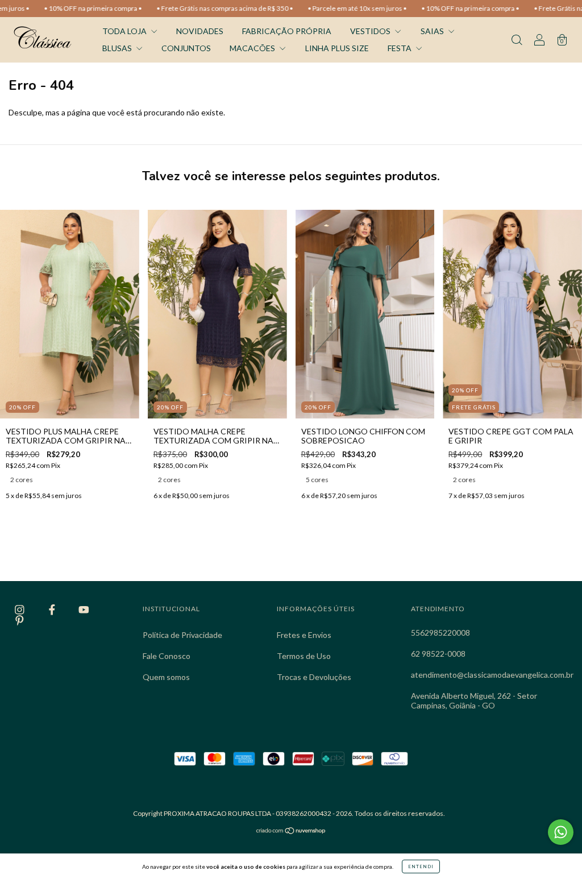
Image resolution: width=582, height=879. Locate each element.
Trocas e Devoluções (314, 677)
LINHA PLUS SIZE (337, 48)
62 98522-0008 (438, 653)
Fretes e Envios (304, 635)
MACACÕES (253, 48)
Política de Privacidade (182, 635)
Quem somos (166, 677)
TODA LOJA (125, 31)
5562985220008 (440, 632)
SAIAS (433, 31)
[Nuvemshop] (291, 831)
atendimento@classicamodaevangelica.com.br (492, 674)
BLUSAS (118, 48)
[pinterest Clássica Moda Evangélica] (20, 620)
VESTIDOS (371, 31)
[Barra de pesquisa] (516, 40)
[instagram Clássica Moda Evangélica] (20, 610)
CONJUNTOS (186, 48)
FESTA (400, 48)
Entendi (421, 866)
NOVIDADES (199, 31)
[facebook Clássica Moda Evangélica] (53, 610)
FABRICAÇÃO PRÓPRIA (286, 31)
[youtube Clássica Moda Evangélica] (84, 610)
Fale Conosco (166, 656)
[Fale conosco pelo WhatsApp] (560, 832)
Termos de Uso (304, 656)
